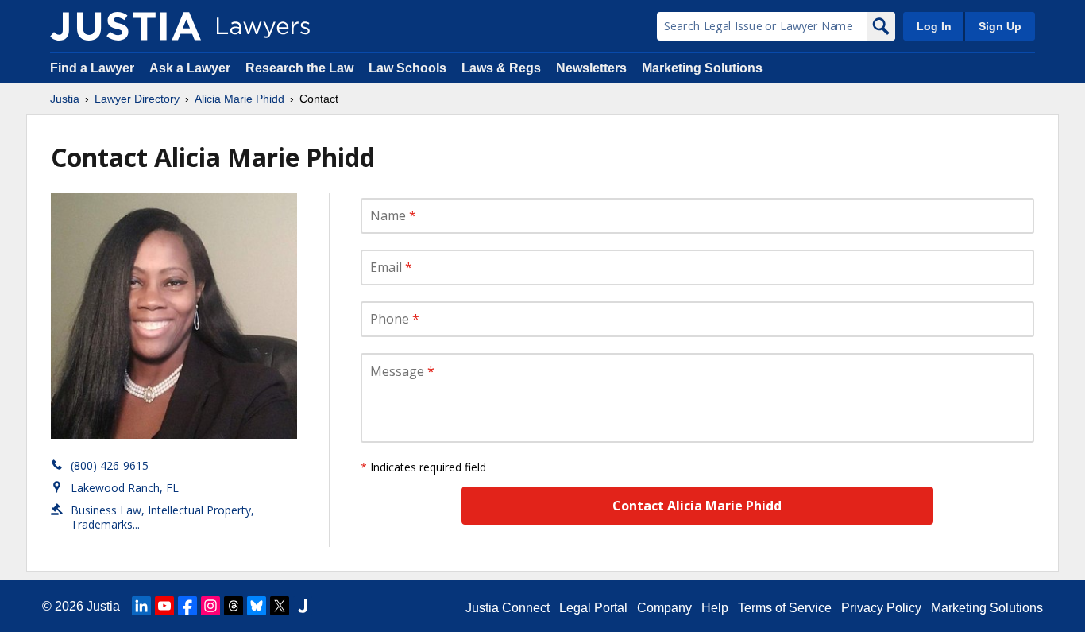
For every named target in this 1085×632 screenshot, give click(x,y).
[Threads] (233, 605)
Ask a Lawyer (191, 68)
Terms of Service (785, 608)
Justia (64, 98)
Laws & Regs (501, 68)
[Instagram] (210, 605)
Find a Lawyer (92, 68)
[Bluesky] (256, 605)
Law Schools (407, 68)
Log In (934, 26)
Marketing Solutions (702, 68)
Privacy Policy (881, 608)
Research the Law (299, 68)
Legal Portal (593, 608)
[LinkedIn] (141, 605)
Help (714, 608)
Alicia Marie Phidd (239, 98)
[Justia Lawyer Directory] (125, 26)
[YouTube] (164, 605)
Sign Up (1000, 26)
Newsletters (591, 68)
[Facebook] (187, 605)
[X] (279, 605)
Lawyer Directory (137, 98)
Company (664, 608)
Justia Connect (507, 608)
